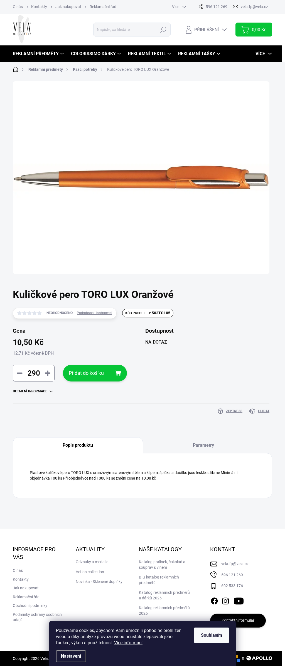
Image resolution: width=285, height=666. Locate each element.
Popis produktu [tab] (78, 445)
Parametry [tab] (203, 445)
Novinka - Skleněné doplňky (99, 581)
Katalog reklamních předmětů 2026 (164, 611)
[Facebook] (214, 600)
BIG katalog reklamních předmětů (159, 580)
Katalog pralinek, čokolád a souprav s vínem (162, 565)
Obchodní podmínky (30, 605)
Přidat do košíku (86, 373)
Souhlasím (211, 635)
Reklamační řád (103, 6)
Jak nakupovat (68, 6)
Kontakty (39, 6)
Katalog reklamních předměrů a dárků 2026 (164, 595)
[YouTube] (238, 600)
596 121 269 (232, 575)
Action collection (90, 572)
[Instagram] (225, 600)
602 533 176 (232, 586)
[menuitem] (39, 53)
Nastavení (71, 656)
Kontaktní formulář (238, 620)
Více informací (128, 642)
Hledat (163, 29)
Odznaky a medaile (92, 562)
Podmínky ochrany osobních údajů (37, 617)
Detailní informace (30, 391)
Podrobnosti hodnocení (94, 313)
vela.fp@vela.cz (235, 564)
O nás (18, 6)
